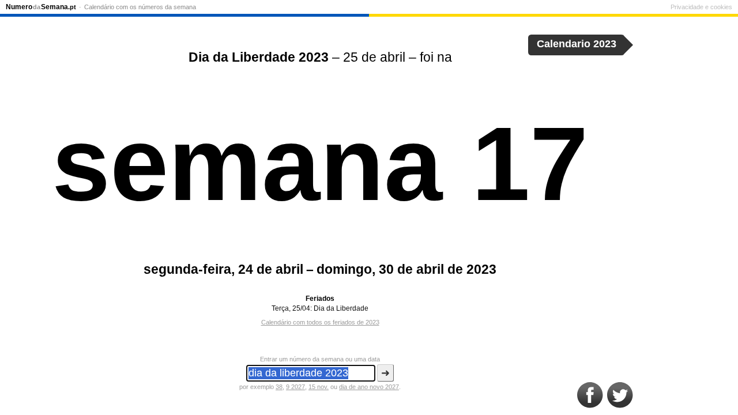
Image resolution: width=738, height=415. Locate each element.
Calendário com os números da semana (140, 6)
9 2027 (295, 386)
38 (279, 386)
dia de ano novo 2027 (369, 386)
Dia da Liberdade (341, 308)
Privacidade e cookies (701, 6)
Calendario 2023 (576, 44)
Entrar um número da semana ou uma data (320, 359)
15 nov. (318, 386)
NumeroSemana (41, 7)
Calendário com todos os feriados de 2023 (320, 322)
